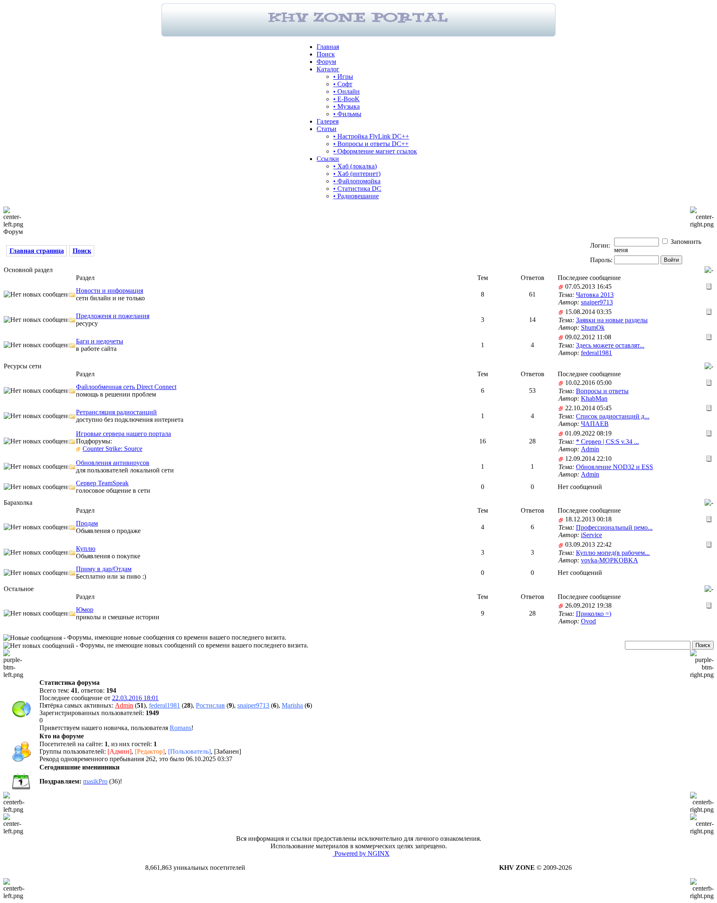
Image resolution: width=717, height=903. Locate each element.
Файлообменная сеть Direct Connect (126, 386)
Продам (87, 523)
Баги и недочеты (99, 341)
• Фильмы (347, 113)
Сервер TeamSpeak (102, 483)
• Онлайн (346, 91)
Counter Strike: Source (112, 448)
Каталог (328, 69)
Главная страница (37, 250)
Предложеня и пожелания (112, 315)
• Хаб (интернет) (356, 173)
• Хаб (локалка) (355, 166)
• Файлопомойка (356, 181)
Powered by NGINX (361, 853)
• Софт (342, 84)
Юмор (84, 609)
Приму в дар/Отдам (104, 568)
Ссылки (328, 158)
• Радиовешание (356, 196)
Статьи (327, 128)
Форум (326, 61)
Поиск (326, 54)
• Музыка (346, 106)
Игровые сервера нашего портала (123, 433)
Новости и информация (109, 290)
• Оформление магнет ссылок (375, 151)
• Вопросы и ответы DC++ (371, 143)
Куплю (85, 548)
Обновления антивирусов (112, 462)
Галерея (328, 121)
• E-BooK (346, 98)
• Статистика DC (357, 188)
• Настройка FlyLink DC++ (371, 136)
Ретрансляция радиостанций (116, 412)
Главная (328, 46)
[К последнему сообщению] (709, 286)
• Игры (343, 76)
